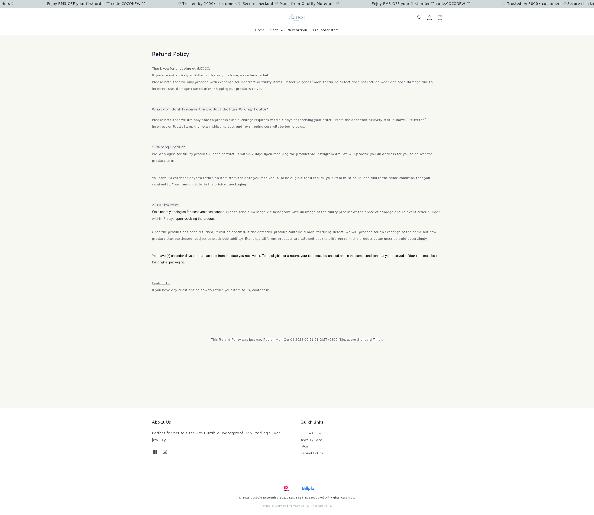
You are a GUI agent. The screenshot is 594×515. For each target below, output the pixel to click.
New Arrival (298, 30)
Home (260, 30)
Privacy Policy (299, 505)
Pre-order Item (326, 30)
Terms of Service (273, 505)
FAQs (304, 446)
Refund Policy (311, 453)
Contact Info (310, 433)
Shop (274, 30)
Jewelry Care (311, 440)
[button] (419, 18)
